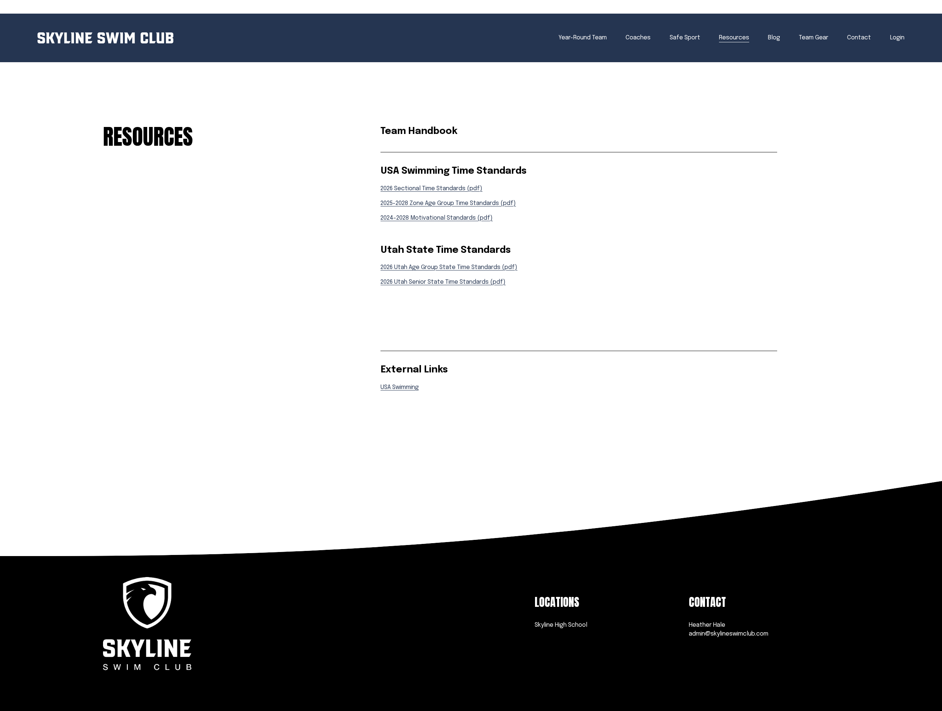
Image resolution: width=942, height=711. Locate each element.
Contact (859, 38)
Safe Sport (685, 38)
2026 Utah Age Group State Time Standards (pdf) (448, 267)
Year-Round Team (583, 38)
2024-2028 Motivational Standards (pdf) (436, 218)
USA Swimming (399, 387)
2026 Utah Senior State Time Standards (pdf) (443, 282)
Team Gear (813, 38)
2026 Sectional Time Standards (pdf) (431, 188)
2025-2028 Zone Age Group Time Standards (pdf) (448, 203)
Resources (734, 38)
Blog (774, 38)
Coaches (638, 38)
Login (897, 38)
